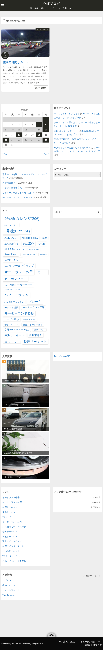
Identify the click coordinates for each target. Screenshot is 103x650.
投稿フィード (8, 585)
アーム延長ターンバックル (67, 114)
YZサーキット (12, 259)
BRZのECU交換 (61, 139)
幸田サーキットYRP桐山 (16, 329)
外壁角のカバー (9, 183)
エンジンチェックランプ (19, 265)
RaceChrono (10, 254)
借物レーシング (11, 325)
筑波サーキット (39, 330)
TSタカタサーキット (28, 254)
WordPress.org (8, 595)
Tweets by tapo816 (62, 356)
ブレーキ (35, 301)
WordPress (16, 643)
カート (42, 272)
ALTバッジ (10, 237)
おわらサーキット (11, 551)
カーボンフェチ (15, 279)
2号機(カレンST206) (22, 218)
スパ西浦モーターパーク (18, 284)
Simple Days (37, 643)
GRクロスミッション (14, 249)
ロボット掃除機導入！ (13, 187)
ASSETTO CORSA (30, 238)
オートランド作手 (18, 272)
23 (6, 140)
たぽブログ (51, 3)
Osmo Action (34, 249)
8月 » (46, 153)
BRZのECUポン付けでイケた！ (17, 197)
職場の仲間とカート (16, 62)
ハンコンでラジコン (14, 302)
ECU (44, 238)
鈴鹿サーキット (35, 341)
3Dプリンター (11, 225)
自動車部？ (35, 335)
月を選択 (58, 212)
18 (19, 135)
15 (46, 130)
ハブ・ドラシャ (16, 295)
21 (39, 135)
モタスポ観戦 (11, 307)
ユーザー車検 (11, 319)
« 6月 (4, 153)
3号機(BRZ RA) (17, 231)
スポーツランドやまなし (12, 289)
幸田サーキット (9, 532)
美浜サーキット (14, 335)
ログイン (6, 580)
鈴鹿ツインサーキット (13, 546)
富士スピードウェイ (32, 324)
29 (46, 140)
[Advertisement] (77, 596)
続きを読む (40, 88)
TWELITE (43, 254)
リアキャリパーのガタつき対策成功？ (72, 148)
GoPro (41, 243)
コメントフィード (11, 590)
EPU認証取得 (11, 243)
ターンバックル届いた (64, 122)
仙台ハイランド (29, 320)
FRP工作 (28, 243)
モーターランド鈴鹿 (19, 313)
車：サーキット (42, 29)
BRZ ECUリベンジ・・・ (66, 131)
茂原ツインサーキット (11, 342)
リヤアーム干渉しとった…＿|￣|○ (18, 192)
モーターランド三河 (33, 307)
